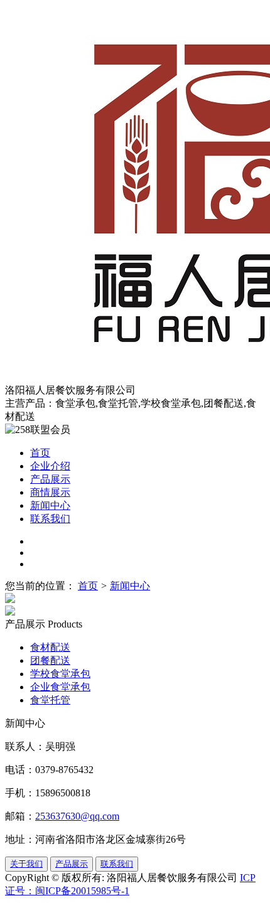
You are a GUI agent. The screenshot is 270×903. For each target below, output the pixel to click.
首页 (40, 452)
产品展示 (50, 479)
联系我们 (50, 518)
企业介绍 (50, 466)
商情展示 (50, 492)
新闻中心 (50, 505)
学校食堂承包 (60, 673)
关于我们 (26, 863)
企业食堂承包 (60, 686)
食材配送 (50, 647)
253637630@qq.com (77, 816)
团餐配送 (50, 660)
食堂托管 (50, 700)
